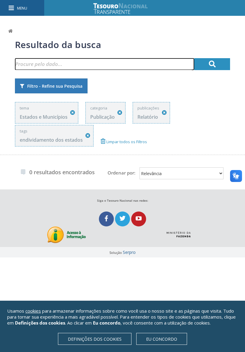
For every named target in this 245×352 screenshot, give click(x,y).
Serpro (129, 252)
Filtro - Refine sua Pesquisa (54, 86)
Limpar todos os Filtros (126, 141)
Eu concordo (161, 339)
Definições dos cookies (95, 339)
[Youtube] (138, 219)
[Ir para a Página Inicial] (124, 8)
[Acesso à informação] (66, 234)
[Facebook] (107, 219)
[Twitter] (123, 219)
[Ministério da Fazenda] (178, 232)
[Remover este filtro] (72, 112)
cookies (33, 311)
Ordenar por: (121, 173)
